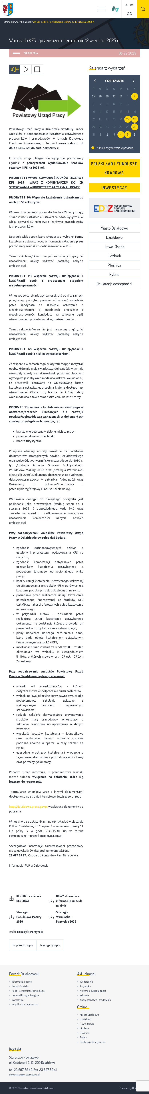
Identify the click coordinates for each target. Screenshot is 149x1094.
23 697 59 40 (23, 1069)
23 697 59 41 (48, 1069)
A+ (131, 4)
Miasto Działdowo (114, 227)
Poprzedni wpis (23, 945)
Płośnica (114, 265)
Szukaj (143, 9)
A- (127, 4)
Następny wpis (50, 945)
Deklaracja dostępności (114, 283)
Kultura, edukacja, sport (93, 990)
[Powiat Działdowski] (8, 9)
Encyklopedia (114, 208)
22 (127, 119)
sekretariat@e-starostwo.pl (24, 1074)
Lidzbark (114, 255)
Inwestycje (114, 187)
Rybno (114, 274)
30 (134, 127)
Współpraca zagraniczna (25, 1004)
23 (134, 119)
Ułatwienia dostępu (129, 13)
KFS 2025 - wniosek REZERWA (28, 898)
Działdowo (114, 237)
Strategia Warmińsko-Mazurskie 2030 (66, 916)
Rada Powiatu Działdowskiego (28, 990)
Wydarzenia (86, 981)
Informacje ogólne (22, 981)
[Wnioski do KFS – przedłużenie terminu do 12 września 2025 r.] (46, 101)
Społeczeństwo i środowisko (96, 999)
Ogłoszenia (31, 53)
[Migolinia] (115, 9)
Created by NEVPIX (130, 1088)
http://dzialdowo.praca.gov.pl (28, 806)
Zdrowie (84, 995)
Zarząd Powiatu (20, 986)
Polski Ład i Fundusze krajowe (114, 168)
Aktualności (26, 21)
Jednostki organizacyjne (25, 995)
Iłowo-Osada (114, 246)
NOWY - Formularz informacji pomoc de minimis (69, 900)
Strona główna (11, 21)
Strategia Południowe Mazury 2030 (28, 916)
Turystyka (85, 986)
